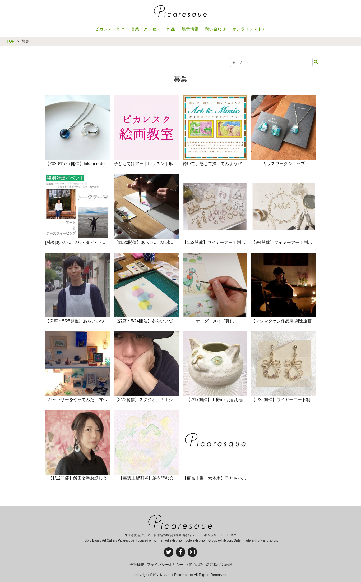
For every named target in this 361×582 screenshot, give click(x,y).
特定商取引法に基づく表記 (209, 564)
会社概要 (136, 564)
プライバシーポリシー (165, 564)
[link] (77, 166)
